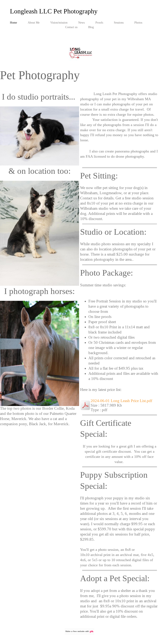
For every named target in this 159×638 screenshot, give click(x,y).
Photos (138, 22)
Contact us (71, 27)
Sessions (119, 22)
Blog (91, 27)
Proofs (99, 22)
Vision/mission (58, 22)
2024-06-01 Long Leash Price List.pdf (121, 401)
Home (13, 22)
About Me (34, 22)
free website (79, 631)
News (81, 22)
